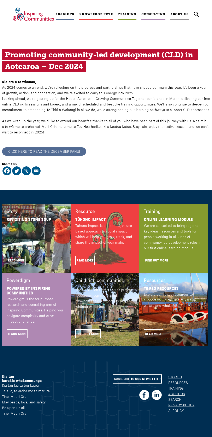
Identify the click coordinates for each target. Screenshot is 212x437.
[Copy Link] (26, 170)
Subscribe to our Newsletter (137, 379)
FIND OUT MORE (156, 260)
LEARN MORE (17, 334)
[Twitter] (16, 170)
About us (179, 14)
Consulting (153, 14)
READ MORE (16, 260)
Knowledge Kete (96, 14)
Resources (178, 383)
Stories (175, 377)
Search (175, 399)
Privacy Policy (181, 405)
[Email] (36, 170)
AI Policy (176, 411)
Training (127, 14)
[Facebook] (6, 170)
